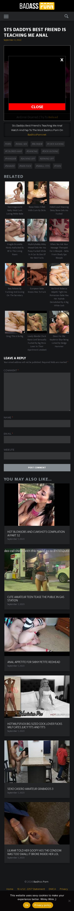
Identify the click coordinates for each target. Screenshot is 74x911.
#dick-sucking (50, 151)
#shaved (9, 166)
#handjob (10, 159)
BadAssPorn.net (37, 134)
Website (9, 450)
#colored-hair (13, 151)
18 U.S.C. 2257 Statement (31, 889)
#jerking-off (47, 159)
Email (8, 434)
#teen (57, 166)
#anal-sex (21, 144)
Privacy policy (42, 905)
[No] (69, 901)
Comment (11, 370)
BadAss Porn (41, 881)
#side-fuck (25, 166)
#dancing (31, 151)
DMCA (52, 889)
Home (9, 889)
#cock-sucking (55, 144)
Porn (8, 144)
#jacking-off (27, 159)
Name (8, 418)
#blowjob (37, 144)
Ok (26, 905)
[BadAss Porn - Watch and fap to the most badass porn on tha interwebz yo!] (37, 5)
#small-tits (42, 166)
